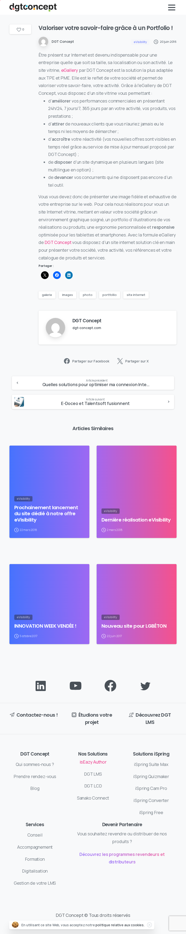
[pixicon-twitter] (145, 686)
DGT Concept (58, 242)
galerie (47, 295)
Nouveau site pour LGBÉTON (133, 626)
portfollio (109, 295)
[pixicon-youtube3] (75, 686)
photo (87, 295)
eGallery (69, 70)
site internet (136, 295)
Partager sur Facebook (90, 361)
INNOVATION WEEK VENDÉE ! (45, 626)
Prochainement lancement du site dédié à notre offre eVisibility (46, 514)
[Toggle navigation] (172, 7)
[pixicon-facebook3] (110, 686)
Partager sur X (137, 361)
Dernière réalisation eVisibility (136, 520)
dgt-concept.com (86, 327)
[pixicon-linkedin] (40, 686)
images (67, 295)
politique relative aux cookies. (120, 925)
